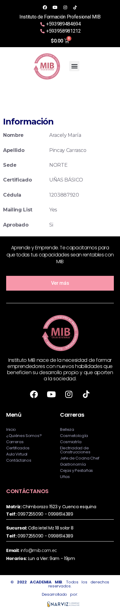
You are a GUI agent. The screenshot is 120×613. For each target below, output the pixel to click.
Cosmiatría (71, 442)
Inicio (11, 429)
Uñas (65, 477)
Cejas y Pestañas (76, 470)
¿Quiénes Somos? (24, 436)
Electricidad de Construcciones (75, 450)
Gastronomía (73, 464)
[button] (74, 66)
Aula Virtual (16, 454)
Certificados (18, 448)
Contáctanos (18, 460)
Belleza (67, 429)
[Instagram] (65, 7)
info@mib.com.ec (39, 550)
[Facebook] (45, 7)
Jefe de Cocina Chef (79, 458)
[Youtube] (55, 7)
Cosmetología (74, 436)
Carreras (14, 442)
